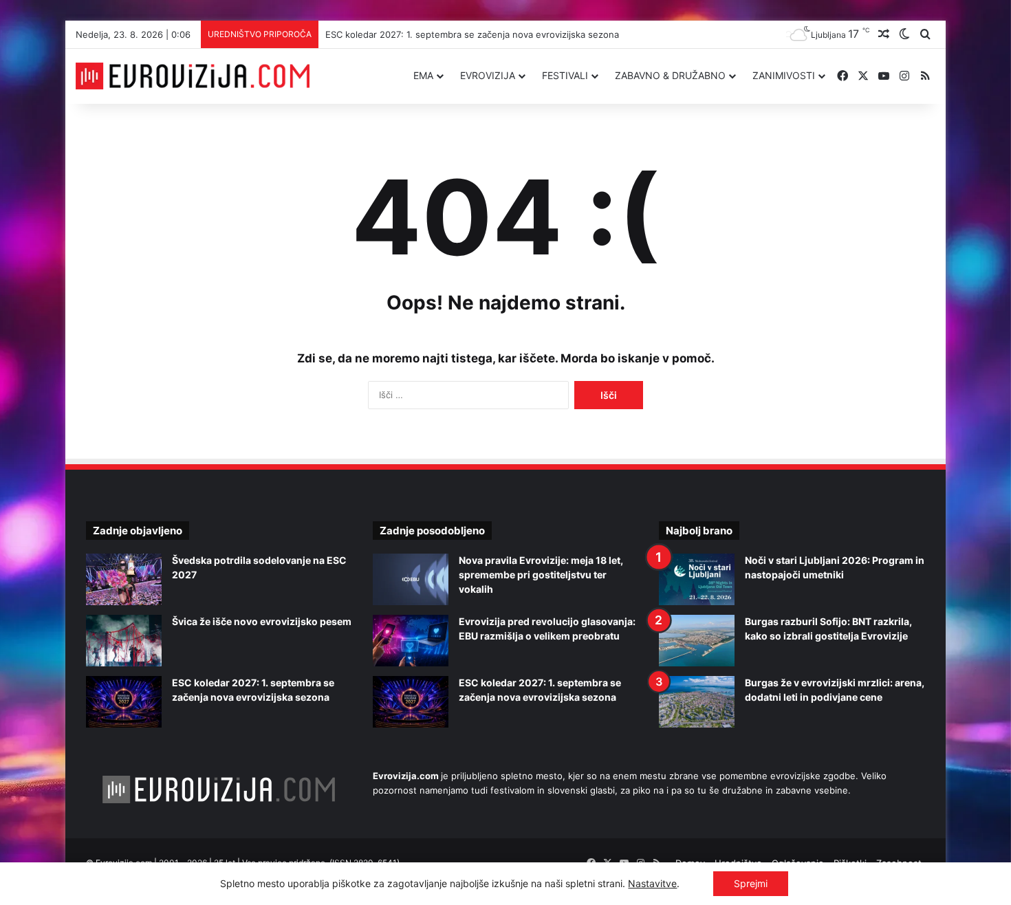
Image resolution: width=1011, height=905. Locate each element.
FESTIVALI (565, 75)
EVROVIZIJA (487, 75)
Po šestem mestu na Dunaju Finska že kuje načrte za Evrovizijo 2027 (461, 34)
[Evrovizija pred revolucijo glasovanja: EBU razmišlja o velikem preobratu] (410, 640)
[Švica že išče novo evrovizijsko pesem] (124, 640)
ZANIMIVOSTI (783, 75)
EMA (423, 75)
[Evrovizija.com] (192, 76)
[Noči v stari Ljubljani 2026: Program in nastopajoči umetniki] (697, 579)
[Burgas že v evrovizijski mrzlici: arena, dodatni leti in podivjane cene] (697, 702)
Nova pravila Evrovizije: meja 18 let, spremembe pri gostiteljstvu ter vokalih (541, 574)
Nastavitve (652, 883)
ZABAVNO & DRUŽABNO (670, 75)
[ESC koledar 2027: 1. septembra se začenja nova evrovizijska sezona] (124, 702)
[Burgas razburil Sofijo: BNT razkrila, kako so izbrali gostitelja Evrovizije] (697, 640)
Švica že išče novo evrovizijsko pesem (261, 621)
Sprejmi (751, 883)
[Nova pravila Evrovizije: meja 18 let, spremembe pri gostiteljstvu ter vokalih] (410, 579)
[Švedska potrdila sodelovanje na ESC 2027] (124, 579)
